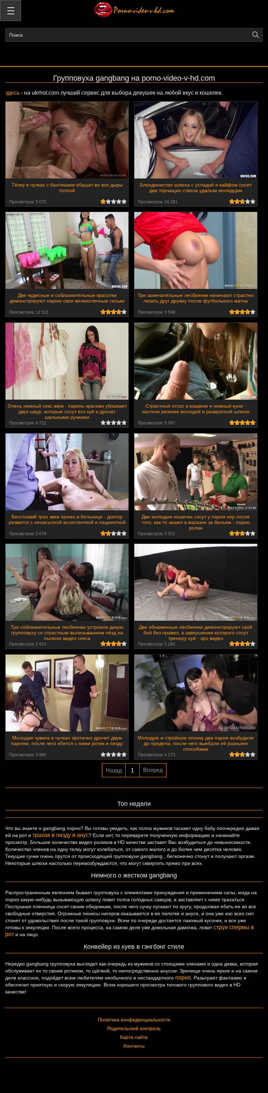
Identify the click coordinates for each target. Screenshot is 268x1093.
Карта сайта (134, 1037)
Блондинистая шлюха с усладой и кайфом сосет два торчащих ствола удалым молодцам (196, 187)
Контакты (134, 1046)
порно (183, 978)
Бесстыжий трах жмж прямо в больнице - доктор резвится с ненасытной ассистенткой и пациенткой (67, 519)
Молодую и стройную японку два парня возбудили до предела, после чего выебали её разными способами (195, 743)
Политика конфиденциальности (134, 1019)
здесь (12, 93)
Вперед (153, 770)
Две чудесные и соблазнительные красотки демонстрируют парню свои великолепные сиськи (67, 298)
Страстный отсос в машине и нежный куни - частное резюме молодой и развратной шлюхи (196, 408)
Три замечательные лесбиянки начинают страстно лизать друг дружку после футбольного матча (195, 298)
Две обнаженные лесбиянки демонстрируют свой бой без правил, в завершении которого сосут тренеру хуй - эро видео (195, 632)
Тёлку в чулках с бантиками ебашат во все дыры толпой (67, 187)
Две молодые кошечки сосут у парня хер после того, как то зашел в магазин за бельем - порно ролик (196, 522)
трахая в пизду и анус (60, 835)
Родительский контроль (134, 1028)
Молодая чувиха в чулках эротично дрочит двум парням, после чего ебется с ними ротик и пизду (67, 740)
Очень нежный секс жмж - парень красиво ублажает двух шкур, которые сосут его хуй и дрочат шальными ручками (67, 411)
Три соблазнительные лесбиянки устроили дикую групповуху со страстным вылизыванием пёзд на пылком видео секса (67, 632)
